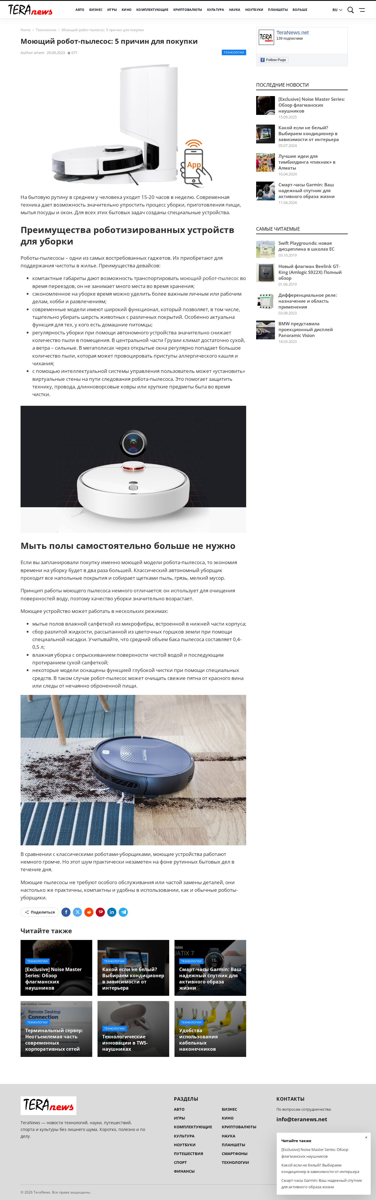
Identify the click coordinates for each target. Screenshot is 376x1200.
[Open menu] (363, 10)
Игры (112, 10)
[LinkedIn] (111, 912)
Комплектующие (152, 10)
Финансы (184, 1171)
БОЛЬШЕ (300, 10)
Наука (235, 10)
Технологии (46, 29)
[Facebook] (65, 912)
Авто (80, 10)
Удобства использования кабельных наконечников (198, 1039)
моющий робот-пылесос (209, 278)
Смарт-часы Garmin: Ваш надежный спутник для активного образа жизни (210, 978)
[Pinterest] (100, 912)
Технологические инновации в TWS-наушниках (125, 1042)
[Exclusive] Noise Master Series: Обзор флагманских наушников (53, 978)
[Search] (350, 10)
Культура (215, 10)
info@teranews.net (301, 1119)
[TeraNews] (30, 9)
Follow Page (274, 60)
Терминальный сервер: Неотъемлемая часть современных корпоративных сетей (54, 1039)
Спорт (180, 1162)
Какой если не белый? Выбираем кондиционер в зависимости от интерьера (133, 978)
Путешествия (188, 1153)
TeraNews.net (292, 33)
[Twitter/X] (77, 912)
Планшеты (278, 10)
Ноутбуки (254, 10)
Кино (127, 10)
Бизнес (96, 10)
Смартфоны (235, 1153)
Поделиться (43, 912)
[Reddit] (88, 912)
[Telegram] (123, 912)
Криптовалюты (187, 10)
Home (26, 29)
